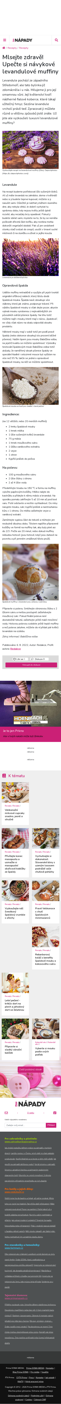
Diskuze (39, 659)
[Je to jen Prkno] (30, 705)
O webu (30, 1113)
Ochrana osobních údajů (18, 1395)
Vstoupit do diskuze (31, 664)
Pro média (34, 1372)
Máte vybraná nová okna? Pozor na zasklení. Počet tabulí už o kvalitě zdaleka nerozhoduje (29, 1209)
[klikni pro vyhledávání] (56, 40)
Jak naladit (50, 1377)
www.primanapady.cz (16, 1298)
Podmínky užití (37, 1395)
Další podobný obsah (30, 1069)
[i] (30, 149)
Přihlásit (51, 1125)
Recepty (8, 806)
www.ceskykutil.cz (14, 1191)
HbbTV (20, 1381)
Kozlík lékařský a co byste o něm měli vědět (34, 1158)
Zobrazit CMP (40, 1399)
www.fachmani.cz (14, 1247)
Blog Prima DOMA (20, 1372)
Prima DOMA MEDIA (35, 1368)
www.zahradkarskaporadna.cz (21, 1141)
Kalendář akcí (41, 1042)
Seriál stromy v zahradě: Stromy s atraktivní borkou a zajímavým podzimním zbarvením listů (30, 1170)
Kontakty (50, 1368)
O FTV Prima (21, 1377)
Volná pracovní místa (34, 1381)
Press (31, 1377)
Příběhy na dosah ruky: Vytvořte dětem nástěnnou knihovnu (30, 1304)
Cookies (28, 1399)
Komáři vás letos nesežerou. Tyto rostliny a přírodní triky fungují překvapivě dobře (29, 1337)
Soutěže (44, 1372)
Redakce (15, 649)
